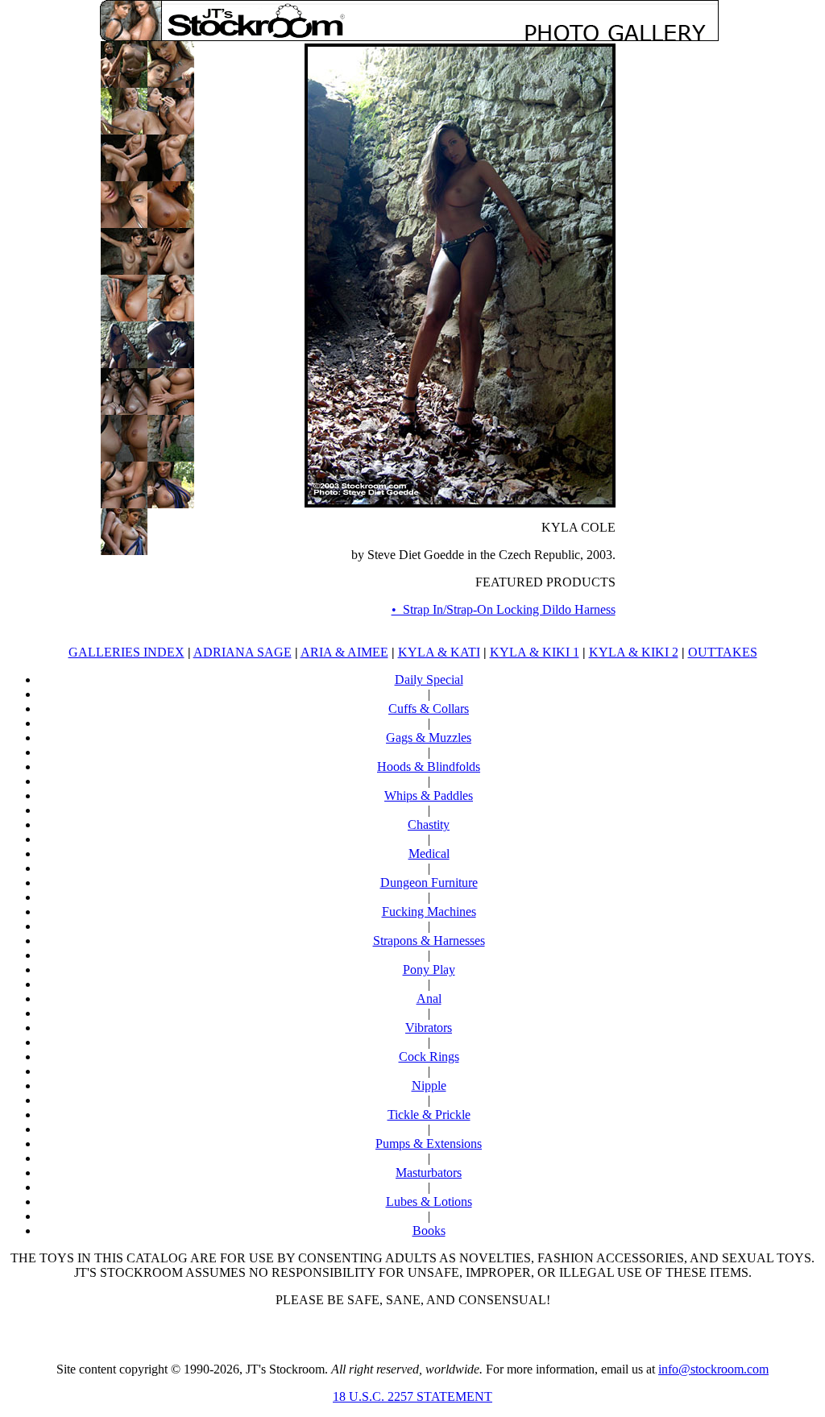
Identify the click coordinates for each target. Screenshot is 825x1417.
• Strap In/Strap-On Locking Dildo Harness (504, 609)
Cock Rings (429, 1056)
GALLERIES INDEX (126, 652)
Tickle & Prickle (429, 1114)
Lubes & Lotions (429, 1201)
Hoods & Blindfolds (428, 766)
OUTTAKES (722, 652)
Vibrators (428, 1027)
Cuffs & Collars (428, 708)
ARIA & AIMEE (344, 652)
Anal (429, 998)
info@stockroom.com (713, 1369)
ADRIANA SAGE (242, 652)
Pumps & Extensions (428, 1143)
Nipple (429, 1085)
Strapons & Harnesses (429, 940)
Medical (429, 853)
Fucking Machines (429, 911)
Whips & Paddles (428, 795)
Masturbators (429, 1172)
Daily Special (429, 679)
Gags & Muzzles (428, 737)
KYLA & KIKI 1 (534, 652)
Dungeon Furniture (429, 882)
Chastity (429, 824)
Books (429, 1230)
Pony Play (429, 969)
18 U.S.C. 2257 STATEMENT (412, 1396)
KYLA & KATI (439, 652)
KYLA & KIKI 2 (633, 652)
